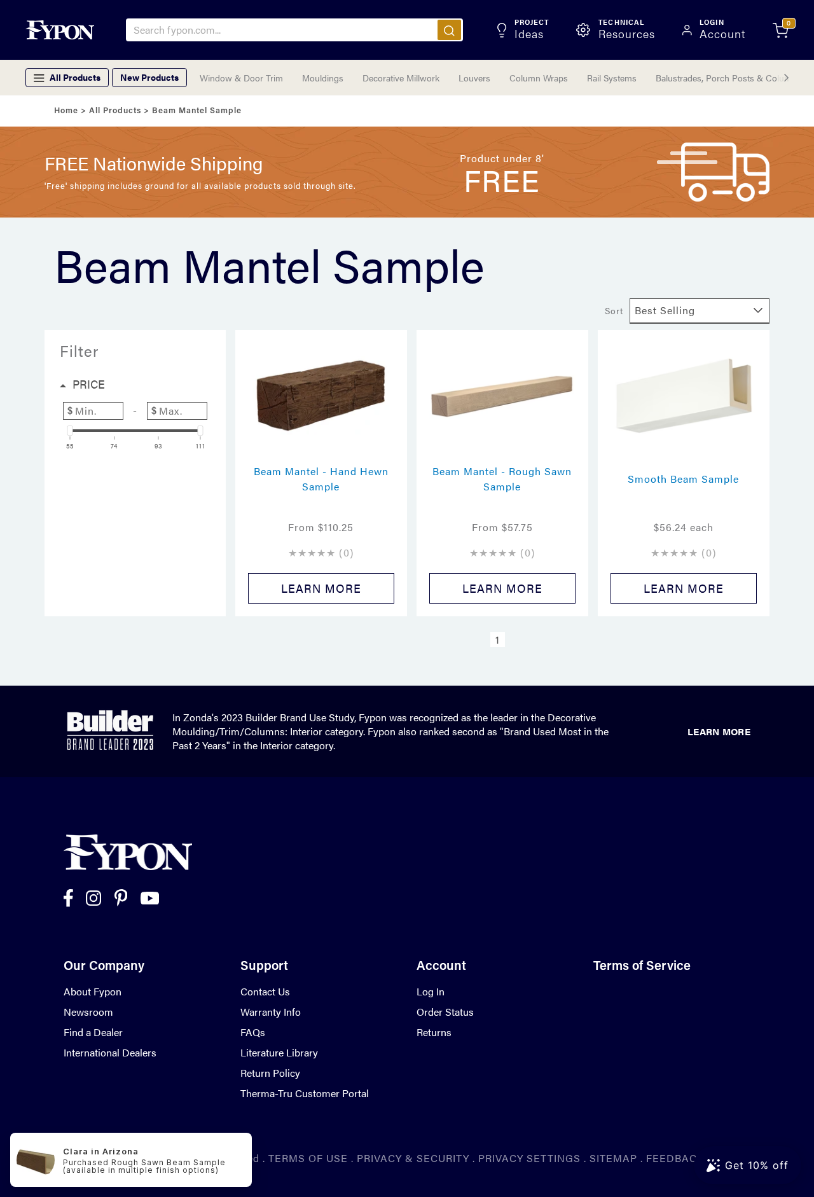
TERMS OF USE (308, 1158)
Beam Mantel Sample (197, 111)
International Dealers (110, 1052)
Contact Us (265, 991)
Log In (431, 991)
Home (66, 111)
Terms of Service (642, 966)
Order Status (445, 1011)
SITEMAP (613, 1158)
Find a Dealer (93, 1032)
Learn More (718, 731)
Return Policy (270, 1072)
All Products (115, 111)
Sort (614, 310)
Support (264, 966)
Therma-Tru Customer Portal (304, 1093)
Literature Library (279, 1052)
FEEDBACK (675, 1158)
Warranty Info (270, 1011)
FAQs (252, 1032)
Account (441, 966)
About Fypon (92, 991)
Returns (434, 1032)
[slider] (70, 430)
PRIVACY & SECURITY (413, 1158)
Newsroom (88, 1011)
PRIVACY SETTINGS (529, 1158)
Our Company (104, 966)
